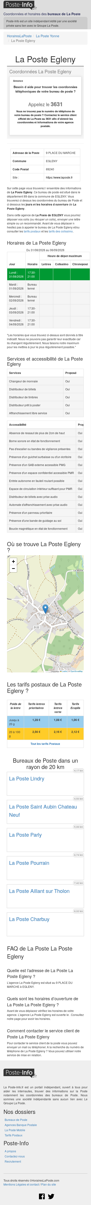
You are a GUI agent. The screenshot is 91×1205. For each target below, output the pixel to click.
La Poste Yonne (47, 36)
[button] (45, 609)
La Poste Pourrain (29, 862)
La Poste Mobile (15, 1130)
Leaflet (64, 671)
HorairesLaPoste (19, 36)
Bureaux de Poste (16, 1120)
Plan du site (48, 1184)
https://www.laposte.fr (59, 177)
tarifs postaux (32, 231)
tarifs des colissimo (61, 231)
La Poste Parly (25, 834)
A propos (10, 1151)
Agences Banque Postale (21, 1125)
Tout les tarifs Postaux (45, 744)
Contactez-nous (15, 1156)
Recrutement (13, 1161)
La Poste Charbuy (29, 918)
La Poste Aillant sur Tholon (39, 890)
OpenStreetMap (76, 671)
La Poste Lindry (26, 778)
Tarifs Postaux (13, 1135)
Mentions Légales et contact (21, 1184)
